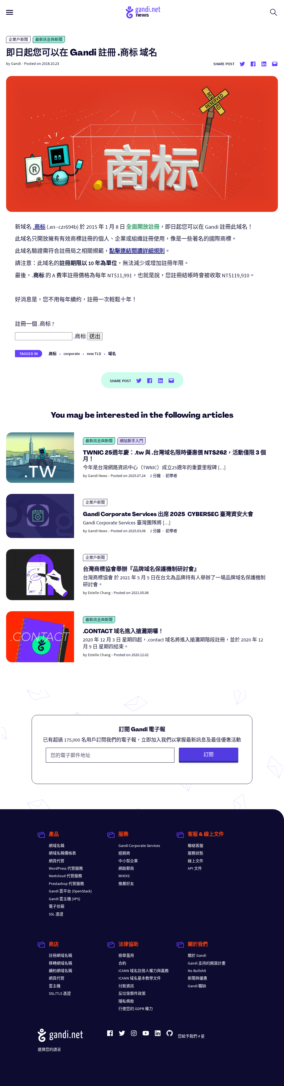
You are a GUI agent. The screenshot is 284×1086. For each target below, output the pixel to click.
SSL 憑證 (56, 914)
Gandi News (97, 475)
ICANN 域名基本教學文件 (139, 978)
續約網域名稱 (60, 970)
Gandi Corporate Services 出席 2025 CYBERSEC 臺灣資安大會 (168, 514)
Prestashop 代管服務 (66, 883)
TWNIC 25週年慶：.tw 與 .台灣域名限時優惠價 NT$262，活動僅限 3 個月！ (174, 456)
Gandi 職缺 (197, 985)
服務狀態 (195, 853)
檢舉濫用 (126, 955)
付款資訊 (126, 985)
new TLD (94, 353)
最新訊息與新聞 (48, 39)
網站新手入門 (131, 440)
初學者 (171, 475)
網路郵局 (126, 868)
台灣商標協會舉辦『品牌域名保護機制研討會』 (141, 569)
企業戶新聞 (18, 39)
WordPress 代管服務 (66, 868)
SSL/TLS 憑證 (60, 993)
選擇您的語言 (49, 1049)
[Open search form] (273, 12)
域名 (112, 353)
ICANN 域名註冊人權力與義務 (143, 970)
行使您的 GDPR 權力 (135, 1008)
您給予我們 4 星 (191, 1036)
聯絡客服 (195, 845)
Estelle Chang (99, 592)
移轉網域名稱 (60, 963)
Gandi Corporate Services (139, 845)
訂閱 (209, 754)
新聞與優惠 (197, 978)
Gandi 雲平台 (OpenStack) (70, 891)
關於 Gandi (197, 955)
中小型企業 (128, 860)
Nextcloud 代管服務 (65, 875)
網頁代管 (56, 860)
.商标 (52, 353)
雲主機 (54, 985)
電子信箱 (56, 906)
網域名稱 (56, 845)
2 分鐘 (155, 475)
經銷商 (124, 853)
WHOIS (124, 875)
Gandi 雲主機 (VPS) (64, 898)
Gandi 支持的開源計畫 (206, 963)
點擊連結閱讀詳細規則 (137, 250)
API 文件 (195, 868)
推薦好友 (126, 883)
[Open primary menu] (9, 12)
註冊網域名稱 (60, 955)
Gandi (16, 63)
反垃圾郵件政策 (132, 993)
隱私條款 (126, 1001)
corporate (72, 353)
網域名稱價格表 (62, 853)
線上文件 (195, 860)
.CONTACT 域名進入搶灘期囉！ (123, 632)
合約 (122, 963)
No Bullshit (197, 970)
